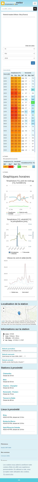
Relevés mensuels (13, 355)
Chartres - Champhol (10, 387)
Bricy (13, 416)
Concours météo (5, 456)
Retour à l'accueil (12, 3)
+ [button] (3, 308)
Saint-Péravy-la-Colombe (13, 428)
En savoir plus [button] (8, 474)
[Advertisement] (19, 31)
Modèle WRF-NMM (6, 447)
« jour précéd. (6, 70)
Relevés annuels (13, 361)
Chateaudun (8, 374)
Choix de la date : (30, 45)
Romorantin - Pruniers (10, 393)
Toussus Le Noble (9, 399)
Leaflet (3, 321)
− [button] (3, 311)
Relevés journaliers (11, 349)
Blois (8, 381)
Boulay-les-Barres (13, 422)
